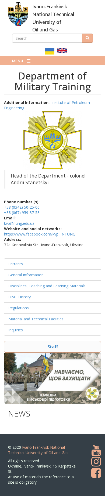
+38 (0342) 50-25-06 (22, 207)
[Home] (18, 14)
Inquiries (15, 329)
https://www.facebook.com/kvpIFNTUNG (39, 234)
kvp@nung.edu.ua (19, 223)
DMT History (19, 296)
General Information (26, 274)
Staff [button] (52, 347)
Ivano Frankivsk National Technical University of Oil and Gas (38, 450)
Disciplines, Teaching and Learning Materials (47, 285)
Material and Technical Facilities (36, 318)
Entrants (15, 263)
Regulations (18, 307)
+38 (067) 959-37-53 (22, 212)
